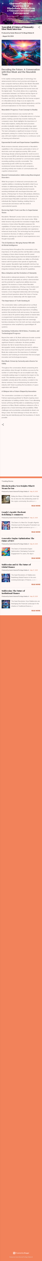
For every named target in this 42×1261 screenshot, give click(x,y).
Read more (36, 506)
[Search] (39, 4)
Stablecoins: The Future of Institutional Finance (13, 592)
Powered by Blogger (22, 1253)
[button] (39, 27)
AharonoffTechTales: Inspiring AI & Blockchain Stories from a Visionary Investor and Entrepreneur (21, 8)
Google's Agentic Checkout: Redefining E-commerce (14, 513)
